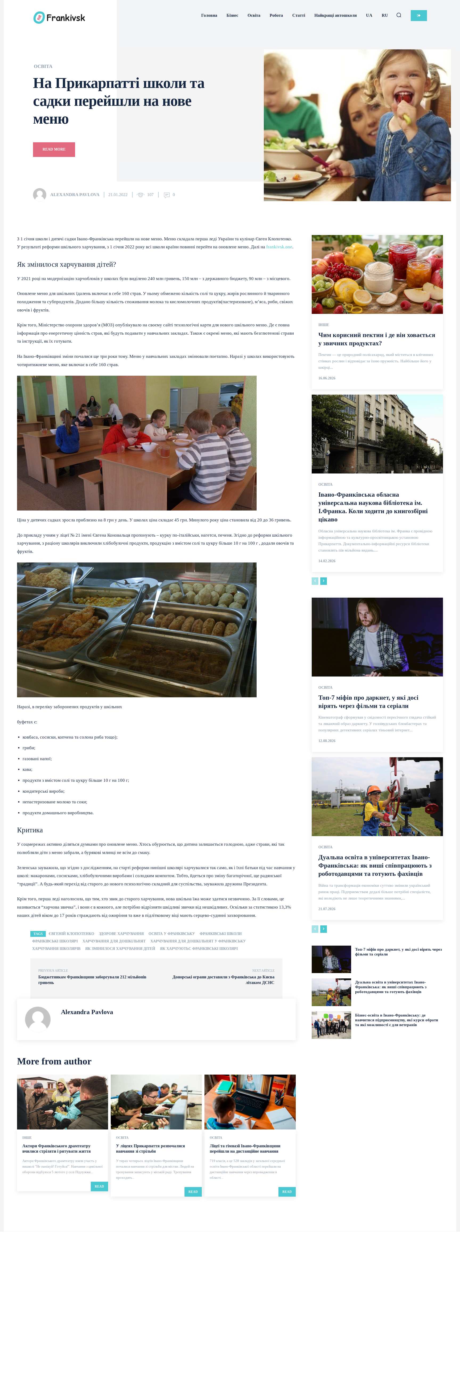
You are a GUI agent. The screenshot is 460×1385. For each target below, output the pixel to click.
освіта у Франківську (172, 934)
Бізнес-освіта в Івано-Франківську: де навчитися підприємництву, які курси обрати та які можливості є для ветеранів (396, 1020)
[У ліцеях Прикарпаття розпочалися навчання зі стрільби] (156, 1102)
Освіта (43, 66)
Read (99, 1186)
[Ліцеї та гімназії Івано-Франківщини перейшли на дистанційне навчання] (249, 1102)
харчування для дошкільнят (114, 941)
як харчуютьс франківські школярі (199, 949)
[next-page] (323, 581)
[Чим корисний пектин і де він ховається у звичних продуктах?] (377, 274)
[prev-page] (315, 581)
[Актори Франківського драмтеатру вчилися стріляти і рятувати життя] (62, 1102)
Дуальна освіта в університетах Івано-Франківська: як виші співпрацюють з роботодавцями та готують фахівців (375, 865)
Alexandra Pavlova (75, 194)
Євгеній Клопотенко (71, 934)
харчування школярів (56, 949)
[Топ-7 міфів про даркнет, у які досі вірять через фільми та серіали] (377, 637)
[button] (399, 15)
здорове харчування (121, 934)
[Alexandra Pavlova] (41, 194)
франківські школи (221, 934)
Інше (27, 1137)
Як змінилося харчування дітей (120, 949)
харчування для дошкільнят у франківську (198, 941)
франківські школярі (55, 941)
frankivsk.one (279, 246)
